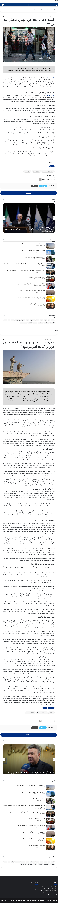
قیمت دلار (27, 171)
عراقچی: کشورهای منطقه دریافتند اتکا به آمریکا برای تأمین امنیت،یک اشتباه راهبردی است (26, 270)
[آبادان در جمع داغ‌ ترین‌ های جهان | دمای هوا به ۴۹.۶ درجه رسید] (50, 299)
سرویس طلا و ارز (51, 95)
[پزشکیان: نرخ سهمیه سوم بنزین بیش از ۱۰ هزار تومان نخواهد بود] (50, 286)
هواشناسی (30, 322)
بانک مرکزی (33, 320)
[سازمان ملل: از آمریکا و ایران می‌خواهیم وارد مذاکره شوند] (50, 252)
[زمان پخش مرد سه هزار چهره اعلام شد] (50, 306)
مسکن (35, 322)
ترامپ (23, 320)
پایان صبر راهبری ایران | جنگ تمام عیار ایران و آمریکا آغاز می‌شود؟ (31, 244)
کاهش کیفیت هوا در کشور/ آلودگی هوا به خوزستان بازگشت (32, 290)
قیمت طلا (40, 322)
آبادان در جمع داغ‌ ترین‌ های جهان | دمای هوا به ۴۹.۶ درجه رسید (31, 297)
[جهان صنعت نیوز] (29, 5)
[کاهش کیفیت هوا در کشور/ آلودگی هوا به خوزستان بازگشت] (50, 292)
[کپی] (40, 179)
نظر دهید (28, 193)
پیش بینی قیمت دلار (47, 171)
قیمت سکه (46, 322)
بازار (37, 320)
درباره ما (36, 887)
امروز (45, 320)
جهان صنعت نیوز (51, 77)
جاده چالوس (17, 320)
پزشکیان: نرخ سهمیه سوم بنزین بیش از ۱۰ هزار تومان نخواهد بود (31, 284)
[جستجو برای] (56, 5)
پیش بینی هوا (23, 322)
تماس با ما (35, 889)
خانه (53, 10)
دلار (12, 320)
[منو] (3, 5)
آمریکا (53, 320)
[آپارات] (2, 900)
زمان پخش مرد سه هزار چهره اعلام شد (37, 304)
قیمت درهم (36, 171)
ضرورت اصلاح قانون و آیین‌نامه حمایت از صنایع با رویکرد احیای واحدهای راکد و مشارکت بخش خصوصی (24, 264)
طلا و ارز (49, 10)
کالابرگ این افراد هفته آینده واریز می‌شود (36, 277)
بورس (27, 320)
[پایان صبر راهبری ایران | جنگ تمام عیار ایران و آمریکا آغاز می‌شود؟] (50, 246)
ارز (48, 320)
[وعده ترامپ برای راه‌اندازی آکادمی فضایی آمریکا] (50, 259)
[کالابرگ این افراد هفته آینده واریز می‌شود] (50, 279)
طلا (9, 320)
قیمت (5, 320)
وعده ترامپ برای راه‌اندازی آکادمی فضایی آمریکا (35, 257)
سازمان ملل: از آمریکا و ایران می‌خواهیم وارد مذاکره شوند (33, 250)
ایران (41, 320)
